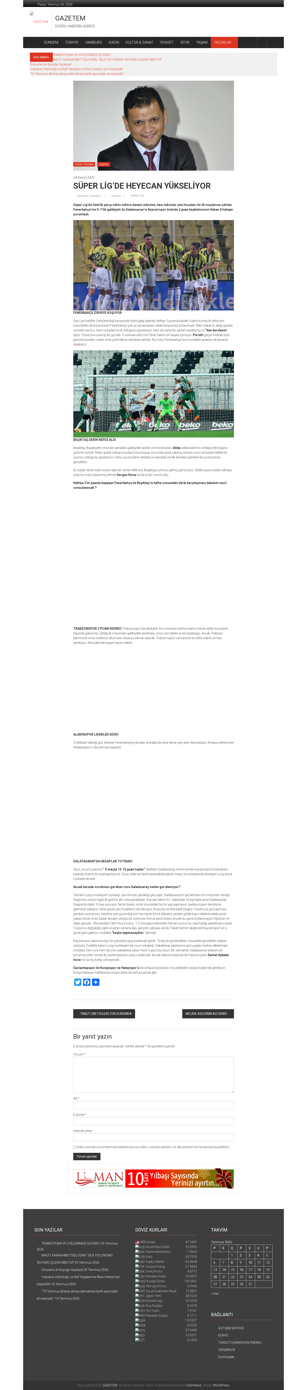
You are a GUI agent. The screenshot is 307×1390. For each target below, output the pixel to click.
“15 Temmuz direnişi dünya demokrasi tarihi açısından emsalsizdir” (77, 74)
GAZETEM (70, 18)
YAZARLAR (222, 42)
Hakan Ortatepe (84, 164)
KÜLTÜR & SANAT (139, 42)
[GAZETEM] (35, 42)
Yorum (79, 1259)
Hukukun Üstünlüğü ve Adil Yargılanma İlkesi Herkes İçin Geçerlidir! (76, 69)
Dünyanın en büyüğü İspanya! (50, 64)
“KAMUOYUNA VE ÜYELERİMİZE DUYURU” (82, 55)
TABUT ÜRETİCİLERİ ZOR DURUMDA (106, 1218)
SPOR (184, 42)
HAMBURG (93, 42)
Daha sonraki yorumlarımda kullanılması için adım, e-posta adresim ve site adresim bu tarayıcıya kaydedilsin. (153, 1351)
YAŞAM (201, 42)
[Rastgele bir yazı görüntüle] (272, 42)
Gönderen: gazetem (88, 195)
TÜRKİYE (72, 42)
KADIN (114, 42)
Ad (76, 1303)
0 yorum (116, 195)
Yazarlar (103, 164)
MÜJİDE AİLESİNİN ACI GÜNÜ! (206, 1218)
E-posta (80, 1319)
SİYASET (167, 42)
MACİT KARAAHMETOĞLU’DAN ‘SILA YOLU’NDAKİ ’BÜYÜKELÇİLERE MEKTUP (107, 59)
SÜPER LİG (137, 195)
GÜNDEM (51, 42)
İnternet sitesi (82, 1335)
